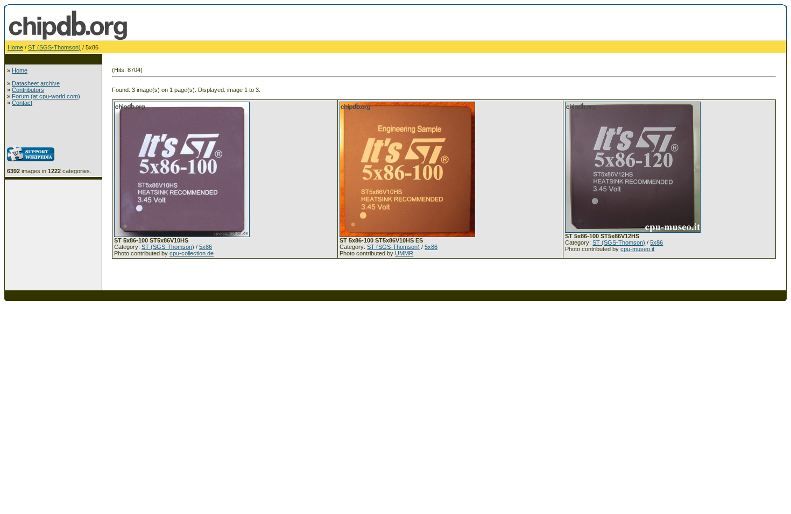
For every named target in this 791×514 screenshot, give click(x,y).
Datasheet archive (36, 83)
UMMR (404, 253)
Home (15, 47)
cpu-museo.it (637, 249)
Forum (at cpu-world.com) (46, 96)
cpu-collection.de (192, 253)
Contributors (28, 90)
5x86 (205, 247)
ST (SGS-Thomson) (54, 47)
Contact (22, 102)
